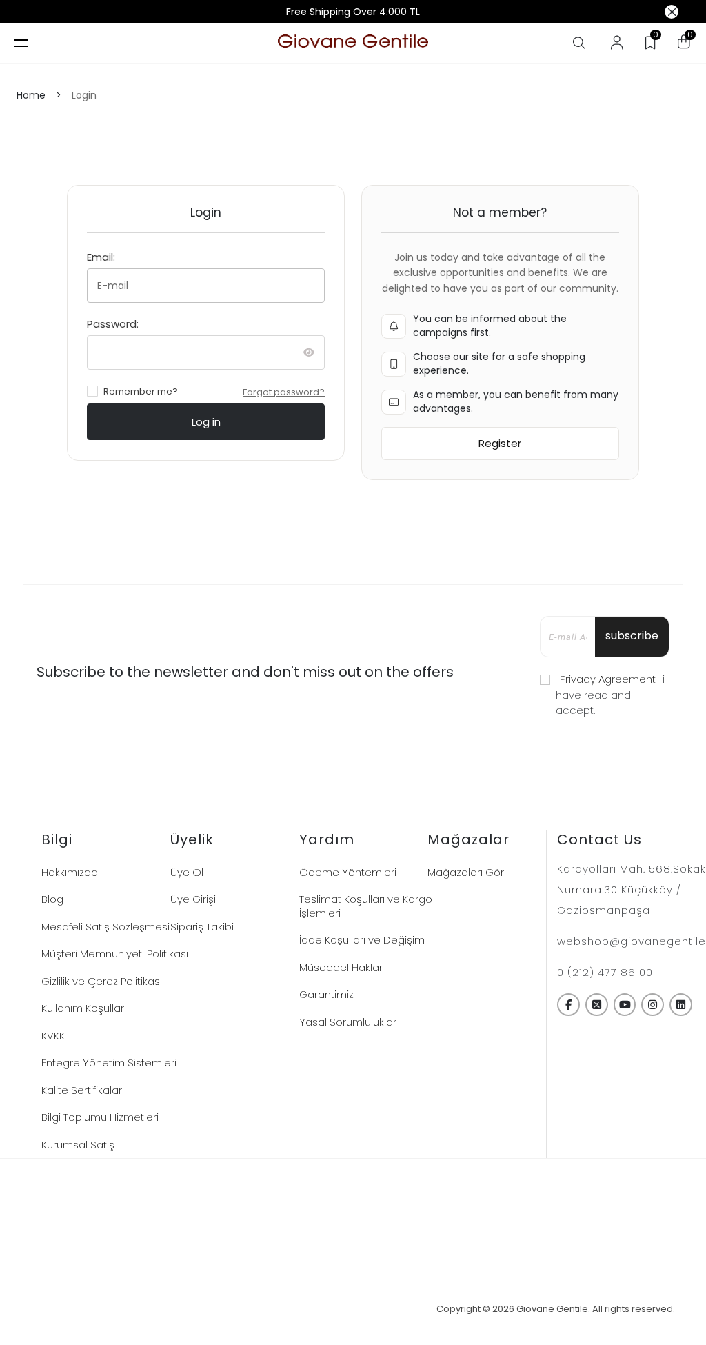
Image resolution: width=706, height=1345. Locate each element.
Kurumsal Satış (77, 1144)
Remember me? (140, 392)
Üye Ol (186, 872)
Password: (113, 324)
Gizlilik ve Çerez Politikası (101, 981)
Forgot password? (284, 392)
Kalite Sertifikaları (82, 1090)
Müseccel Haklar (341, 967)
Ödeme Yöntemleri (347, 872)
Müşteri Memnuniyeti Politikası (114, 953)
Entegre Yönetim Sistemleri (108, 1062)
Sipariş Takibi (202, 926)
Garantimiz (326, 994)
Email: (101, 257)
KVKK (53, 1035)
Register (499, 443)
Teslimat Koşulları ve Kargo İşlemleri (365, 906)
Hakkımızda (69, 872)
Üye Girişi (193, 899)
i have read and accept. (610, 694)
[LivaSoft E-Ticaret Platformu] (353, 1309)
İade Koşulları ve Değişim (362, 940)
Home (31, 95)
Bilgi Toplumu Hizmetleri (100, 1117)
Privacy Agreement (608, 679)
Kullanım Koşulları (83, 1008)
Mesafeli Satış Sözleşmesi (105, 926)
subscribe (631, 636)
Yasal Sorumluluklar (347, 1022)
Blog (52, 899)
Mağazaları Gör (465, 872)
